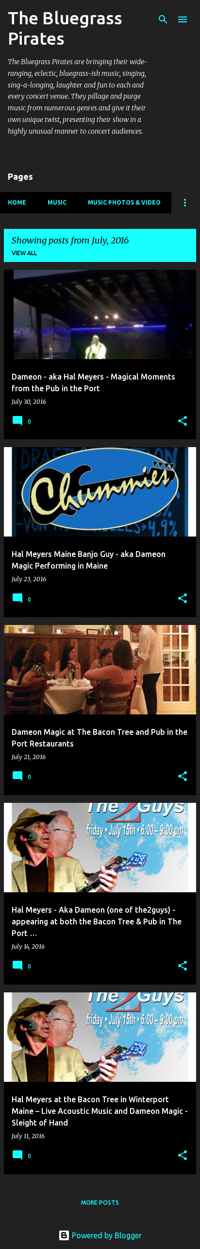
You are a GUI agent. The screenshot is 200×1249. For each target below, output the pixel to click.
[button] (182, 421)
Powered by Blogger (106, 1235)
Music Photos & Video (124, 202)
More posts (100, 1202)
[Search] (163, 19)
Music (57, 202)
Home (17, 202)
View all (24, 253)
